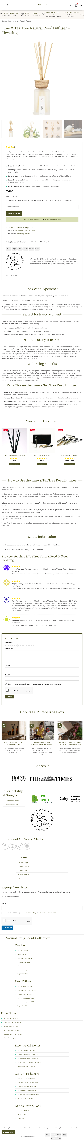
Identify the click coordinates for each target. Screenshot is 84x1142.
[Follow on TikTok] (19, 846)
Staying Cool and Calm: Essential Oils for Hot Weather (42, 743)
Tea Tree (28, 234)
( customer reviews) (21, 147)
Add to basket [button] (14, 464)
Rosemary (20, 234)
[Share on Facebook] (9, 275)
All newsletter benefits (10, 896)
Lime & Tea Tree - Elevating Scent (39, 242)
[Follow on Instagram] (12, 846)
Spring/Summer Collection (16, 242)
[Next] (78, 78)
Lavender (27, 230)
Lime (33, 230)
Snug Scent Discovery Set (41, 455)
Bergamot (19, 230)
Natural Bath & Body (28, 1106)
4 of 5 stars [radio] (21, 645)
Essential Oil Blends (27, 1045)
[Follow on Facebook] (5, 846)
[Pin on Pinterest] (16, 275)
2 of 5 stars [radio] (9, 645)
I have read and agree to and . (30, 913)
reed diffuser (10, 347)
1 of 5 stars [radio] (5, 645)
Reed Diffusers (25, 21)
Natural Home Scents (10, 21)
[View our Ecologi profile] (70, 799)
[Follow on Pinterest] (27, 846)
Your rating (9, 642)
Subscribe (7, 928)
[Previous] (6, 78)
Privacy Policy (30, 913)
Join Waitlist (14, 214)
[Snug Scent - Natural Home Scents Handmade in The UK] (43, 5)
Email (7, 675)
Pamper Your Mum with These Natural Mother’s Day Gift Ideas (70, 743)
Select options (70, 464)
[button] (3, 5)
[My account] (71, 5)
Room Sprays (9, 1013)
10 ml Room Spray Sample (69, 455)
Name (7, 666)
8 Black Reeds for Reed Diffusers (14, 455)
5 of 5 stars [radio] (29, 645)
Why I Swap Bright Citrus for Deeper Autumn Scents (14, 743)
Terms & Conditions (48, 913)
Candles (20, 945)
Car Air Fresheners (27, 1074)
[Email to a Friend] (13, 275)
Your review (9, 648)
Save (6, 430)
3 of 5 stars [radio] (14, 645)
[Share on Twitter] (11, 275)
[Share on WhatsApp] (6, 275)
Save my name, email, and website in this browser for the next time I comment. (34, 684)
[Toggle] (3, 545)
